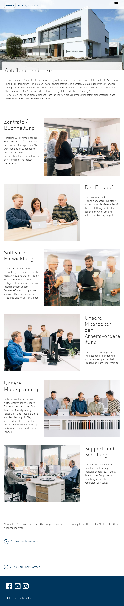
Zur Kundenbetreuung (24, 541)
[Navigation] (116, 4)
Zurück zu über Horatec (25, 567)
